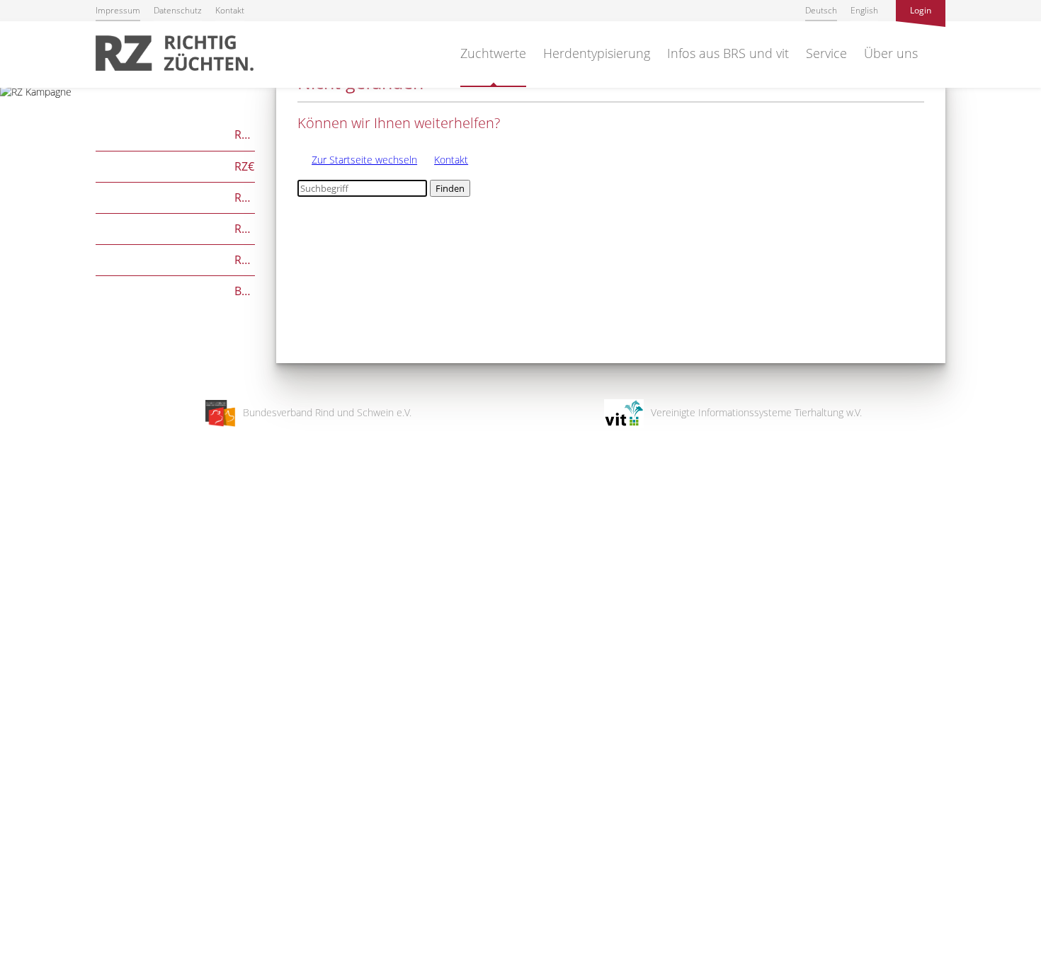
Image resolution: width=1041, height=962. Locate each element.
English (864, 10)
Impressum (118, 10)
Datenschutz (178, 10)
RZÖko (175, 196)
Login (920, 10)
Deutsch (821, 10)
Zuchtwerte (493, 53)
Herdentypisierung (596, 53)
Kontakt (229, 10)
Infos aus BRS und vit (728, 53)
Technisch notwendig (23, 724)
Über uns (891, 53)
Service (826, 53)
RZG (175, 133)
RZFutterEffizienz (175, 227)
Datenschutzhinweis (44, 955)
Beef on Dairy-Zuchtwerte (175, 289)
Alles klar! (21, 904)
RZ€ (175, 165)
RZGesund (175, 258)
